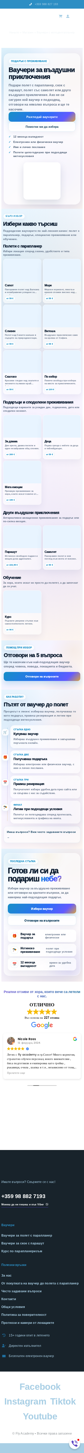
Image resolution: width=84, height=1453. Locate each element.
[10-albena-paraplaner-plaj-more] (70, 1095)
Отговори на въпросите (42, 676)
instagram (25, 1401)
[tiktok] (16, 4)
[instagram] (10, 4)
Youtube (40, 1416)
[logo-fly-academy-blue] (23, 1164)
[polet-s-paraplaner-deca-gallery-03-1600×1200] (42, 1123)
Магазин (28, 32)
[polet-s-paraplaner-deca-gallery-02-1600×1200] (42, 1095)
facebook (40, 1387)
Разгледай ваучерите (42, 117)
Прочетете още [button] (16, 1073)
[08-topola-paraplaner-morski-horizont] (14, 1123)
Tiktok (63, 1401)
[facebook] (4, 4)
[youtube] (23, 4)
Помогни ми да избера (42, 126)
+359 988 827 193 (46, 4)
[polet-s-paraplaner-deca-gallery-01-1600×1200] (14, 1095)
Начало (14, 32)
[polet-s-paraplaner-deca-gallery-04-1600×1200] (70, 1123)
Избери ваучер (42, 908)
